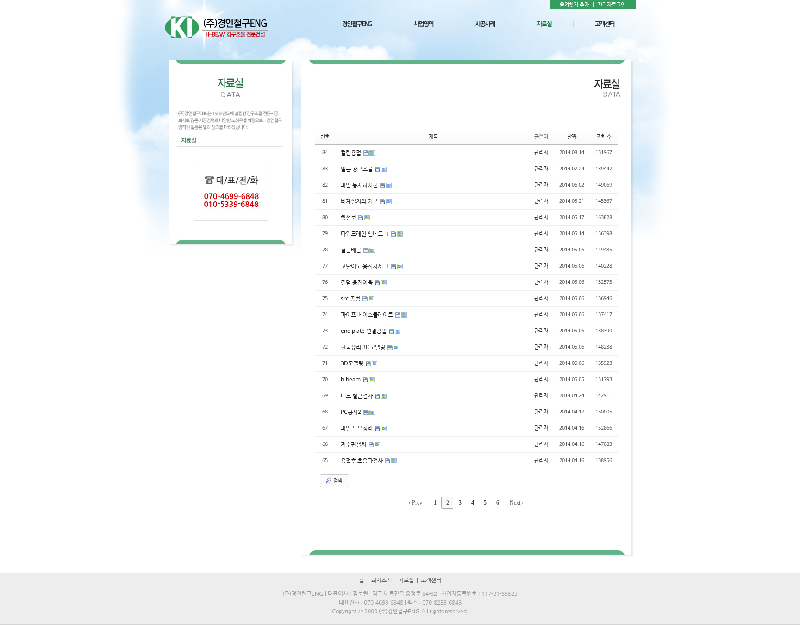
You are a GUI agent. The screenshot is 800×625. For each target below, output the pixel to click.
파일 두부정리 (357, 428)
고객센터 (431, 580)
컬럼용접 (351, 152)
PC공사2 (351, 412)
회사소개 (381, 580)
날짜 (571, 136)
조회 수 (604, 136)
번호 (325, 136)
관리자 (541, 152)
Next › (517, 503)
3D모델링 (353, 363)
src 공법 (351, 298)
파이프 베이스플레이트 (367, 315)
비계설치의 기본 (360, 201)
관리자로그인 (611, 4)
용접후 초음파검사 (362, 460)
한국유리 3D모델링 (364, 347)
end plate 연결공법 (364, 331)
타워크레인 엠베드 (362, 234)
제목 (433, 136)
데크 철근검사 (357, 396)
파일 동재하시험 (360, 185)
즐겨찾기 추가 (574, 4)
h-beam (351, 379)
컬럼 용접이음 (357, 282)
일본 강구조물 (357, 169)
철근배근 (351, 250)
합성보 (349, 217)
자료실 (406, 580)
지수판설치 (354, 444)
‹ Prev (415, 503)
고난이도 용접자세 (362, 266)
